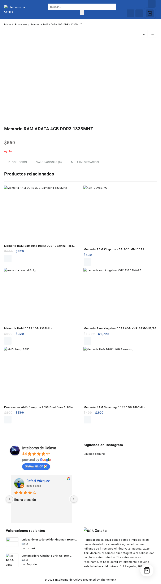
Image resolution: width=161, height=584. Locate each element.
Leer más (87, 262)
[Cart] (150, 13)
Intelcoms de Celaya (39, 448)
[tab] (17, 162)
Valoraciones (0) (49, 162)
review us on (34, 466)
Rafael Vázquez (38, 481)
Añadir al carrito (8, 258)
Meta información (85, 162)
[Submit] (82, 12)
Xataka (101, 531)
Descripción (17, 162)
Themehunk (108, 579)
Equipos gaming (94, 453)
